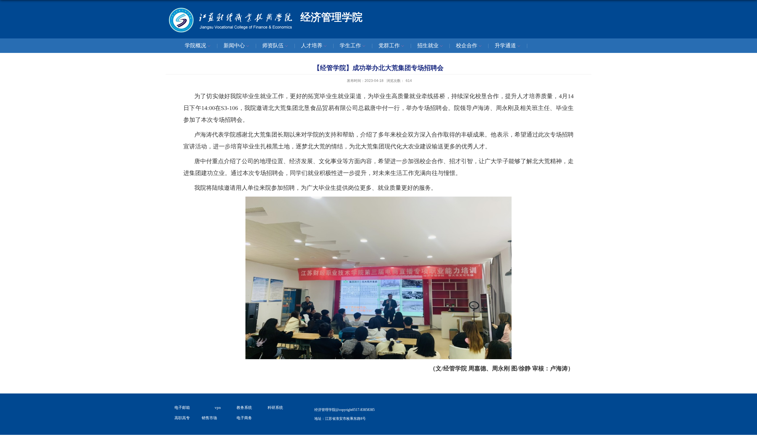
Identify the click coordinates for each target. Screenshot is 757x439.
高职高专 (182, 418)
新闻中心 (234, 45)
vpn (218, 407)
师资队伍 (273, 45)
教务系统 (244, 407)
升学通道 (505, 45)
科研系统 (275, 407)
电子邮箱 (182, 407)
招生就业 (428, 45)
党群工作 (389, 45)
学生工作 (350, 45)
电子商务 (244, 418)
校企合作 (466, 45)
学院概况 (195, 45)
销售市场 (209, 418)
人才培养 (311, 45)
